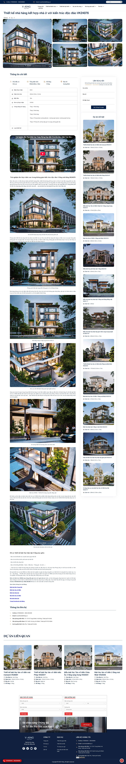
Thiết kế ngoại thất (61, 740)
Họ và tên (85, 88)
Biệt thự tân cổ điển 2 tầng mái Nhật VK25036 (96, 238)
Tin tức (100, 6)
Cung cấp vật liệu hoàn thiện (62, 750)
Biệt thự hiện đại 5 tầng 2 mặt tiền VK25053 (95, 427)
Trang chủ (41, 6)
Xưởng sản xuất (89, 6)
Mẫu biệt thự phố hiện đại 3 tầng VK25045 (94, 268)
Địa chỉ (84, 94)
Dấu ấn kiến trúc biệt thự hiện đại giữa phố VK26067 (97, 457)
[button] (86, 725)
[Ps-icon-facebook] (23, 748)
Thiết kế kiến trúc (51, 6)
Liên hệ (40, 8)
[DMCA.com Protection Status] (80, 757)
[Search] (121, 2)
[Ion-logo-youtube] (31, 748)
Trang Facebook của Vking (17, 601)
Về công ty (46, 743)
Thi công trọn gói (61, 746)
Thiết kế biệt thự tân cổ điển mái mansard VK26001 (97, 144)
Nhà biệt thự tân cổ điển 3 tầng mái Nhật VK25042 (97, 396)
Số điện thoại (86, 100)
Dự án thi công (77, 6)
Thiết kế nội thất (64, 6)
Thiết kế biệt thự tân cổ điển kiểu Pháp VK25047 (96, 175)
